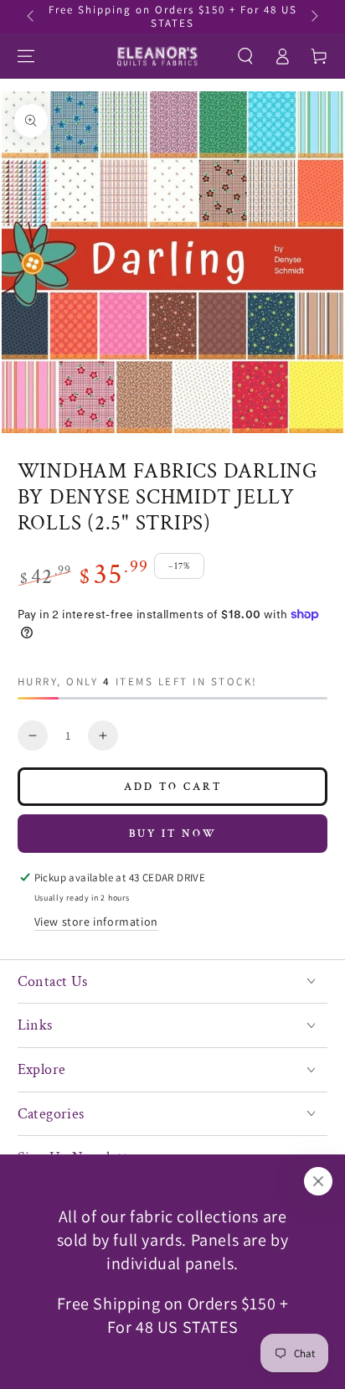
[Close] (318, 1181)
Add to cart (173, 787)
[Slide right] (313, 17)
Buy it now (173, 834)
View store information (96, 921)
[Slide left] (32, 17)
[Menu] (26, 56)
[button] (245, 56)
